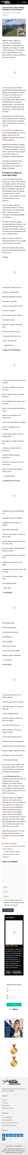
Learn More (17, 972)
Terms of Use (9, 1146)
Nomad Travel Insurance (9, 1125)
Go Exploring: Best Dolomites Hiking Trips (13, 835)
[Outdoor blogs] (14, 1062)
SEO (13, 1150)
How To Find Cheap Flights (9, 1122)
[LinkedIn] (10, 1135)
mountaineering (7, 807)
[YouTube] (21, 1135)
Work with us (6, 1105)
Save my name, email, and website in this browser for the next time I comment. (14, 902)
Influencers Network (7, 1108)
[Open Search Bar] (18, 2)
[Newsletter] (3, 1139)
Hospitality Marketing (10, 1152)
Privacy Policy (18, 1146)
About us (4, 1100)
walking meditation (8, 140)
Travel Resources (7, 1117)
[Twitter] (18, 1135)
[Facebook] (3, 1135)
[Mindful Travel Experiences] (6, 2)
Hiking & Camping (10, 843)
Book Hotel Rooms (7, 1120)
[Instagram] (7, 1135)
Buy (8, 972)
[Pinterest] (14, 1135)
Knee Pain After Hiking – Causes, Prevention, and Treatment (11, 854)
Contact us (5, 1103)
